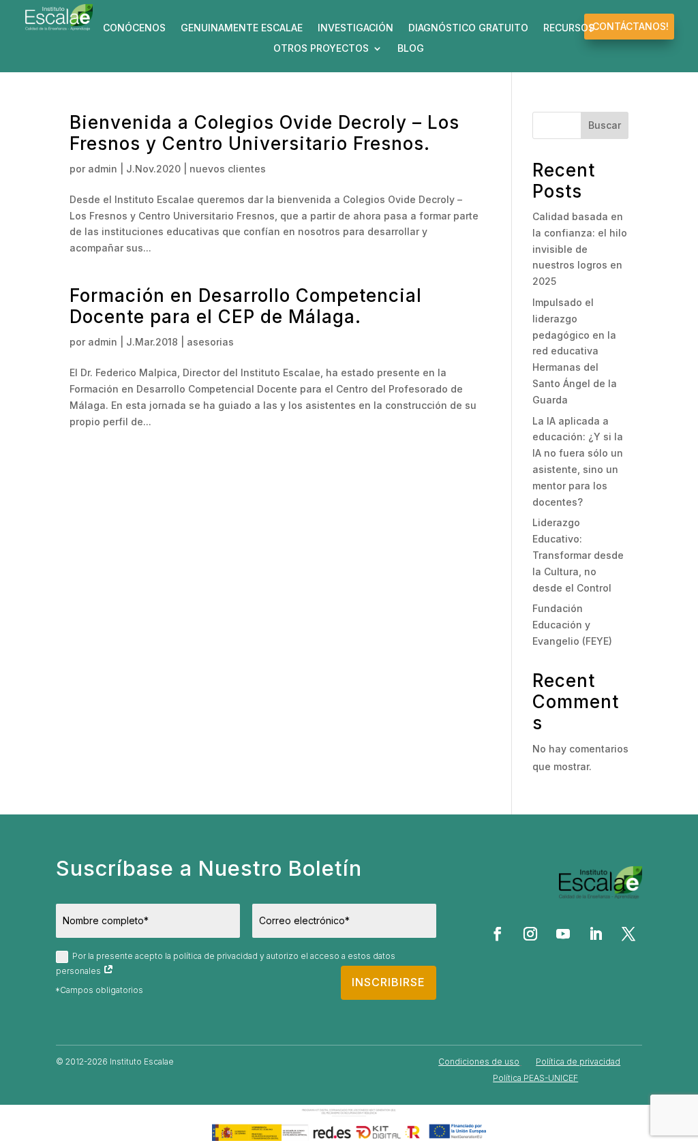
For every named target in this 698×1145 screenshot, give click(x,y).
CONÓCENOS (134, 28)
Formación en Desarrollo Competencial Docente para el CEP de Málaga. (246, 306)
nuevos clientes (227, 168)
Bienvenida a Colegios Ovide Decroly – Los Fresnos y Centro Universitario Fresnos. (264, 133)
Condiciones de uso (478, 1061)
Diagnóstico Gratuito (468, 28)
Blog (410, 49)
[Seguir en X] (628, 933)
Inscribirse (388, 982)
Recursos (568, 28)
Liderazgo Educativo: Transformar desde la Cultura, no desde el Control (578, 555)
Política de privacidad (578, 1061)
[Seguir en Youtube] (563, 933)
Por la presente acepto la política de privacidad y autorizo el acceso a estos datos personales (225, 963)
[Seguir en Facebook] (497, 933)
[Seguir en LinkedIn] (595, 933)
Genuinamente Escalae (242, 28)
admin (102, 168)
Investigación (355, 28)
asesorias (210, 342)
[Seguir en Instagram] (530, 933)
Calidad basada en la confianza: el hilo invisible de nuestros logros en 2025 (579, 249)
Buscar (604, 125)
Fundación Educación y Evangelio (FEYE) (572, 624)
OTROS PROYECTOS (321, 49)
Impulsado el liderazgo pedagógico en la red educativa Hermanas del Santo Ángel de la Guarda (574, 351)
